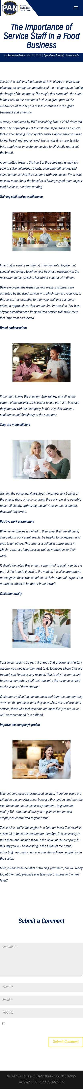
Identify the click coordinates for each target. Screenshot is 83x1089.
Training (59, 55)
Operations (49, 55)
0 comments (72, 55)
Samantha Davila (16, 55)
